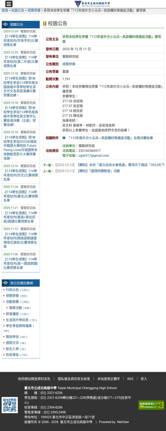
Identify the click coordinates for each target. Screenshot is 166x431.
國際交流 (16, 343)
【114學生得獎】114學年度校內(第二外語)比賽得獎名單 (20, 61)
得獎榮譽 (16, 296)
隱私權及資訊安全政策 (74, 379)
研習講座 (17, 314)
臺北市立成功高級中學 (76, 422)
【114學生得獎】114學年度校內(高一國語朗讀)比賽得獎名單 (20, 263)
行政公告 (17, 290)
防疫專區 (16, 355)
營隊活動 (19, 308)
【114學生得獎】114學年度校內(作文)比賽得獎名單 (20, 175)
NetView (123, 422)
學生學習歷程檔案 (18, 328)
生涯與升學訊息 (21, 320)
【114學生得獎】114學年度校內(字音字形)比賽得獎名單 (20, 40)
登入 (144, 379)
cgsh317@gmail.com (94, 156)
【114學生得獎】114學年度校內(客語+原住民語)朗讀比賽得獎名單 (20, 217)
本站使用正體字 (108, 379)
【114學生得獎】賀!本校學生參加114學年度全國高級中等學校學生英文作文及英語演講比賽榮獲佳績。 (20, 87)
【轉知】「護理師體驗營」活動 (87, 171)
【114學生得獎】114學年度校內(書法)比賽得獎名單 (20, 196)
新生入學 (16, 349)
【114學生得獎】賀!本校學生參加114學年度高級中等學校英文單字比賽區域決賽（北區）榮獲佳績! (20, 116)
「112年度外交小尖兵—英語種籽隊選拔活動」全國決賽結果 (110, 138)
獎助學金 (16, 337)
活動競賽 (17, 302)
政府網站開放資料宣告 (34, 379)
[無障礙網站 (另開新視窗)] (151, 405)
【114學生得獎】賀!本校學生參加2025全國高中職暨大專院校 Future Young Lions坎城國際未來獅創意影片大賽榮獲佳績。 (20, 147)
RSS (130, 379)
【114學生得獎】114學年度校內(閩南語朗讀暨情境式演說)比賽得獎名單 (20, 240)
